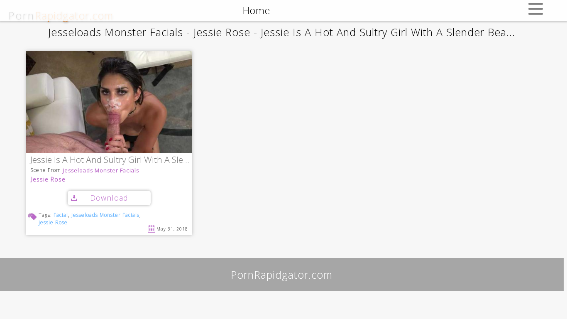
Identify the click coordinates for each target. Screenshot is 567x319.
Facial (61, 214)
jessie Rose (53, 222)
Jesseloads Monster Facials (101, 170)
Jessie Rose (48, 179)
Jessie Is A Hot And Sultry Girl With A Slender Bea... (111, 160)
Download (109, 198)
